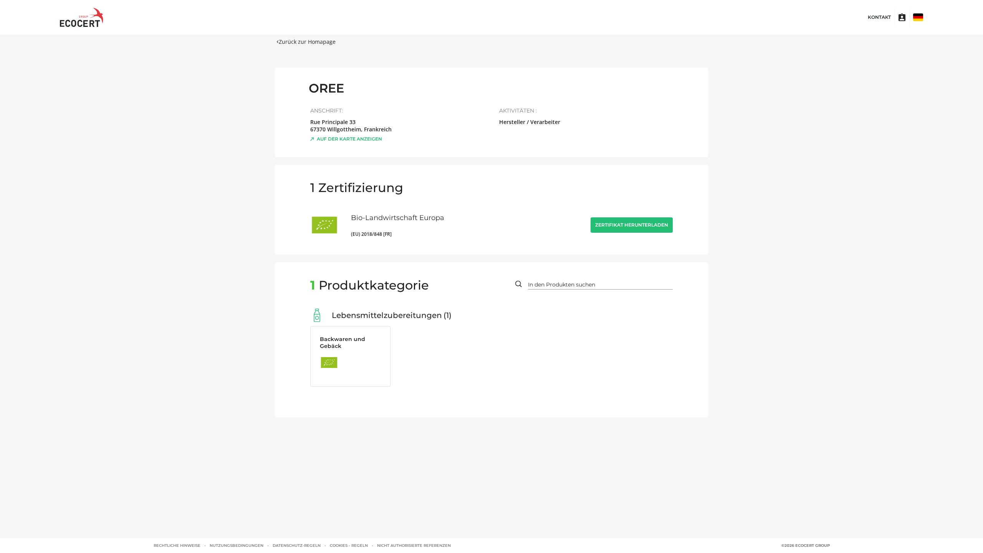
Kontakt (879, 17)
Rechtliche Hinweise (177, 545)
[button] (918, 17)
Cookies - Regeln (349, 545)
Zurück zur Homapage (307, 41)
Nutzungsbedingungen (236, 545)
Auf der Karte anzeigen (349, 139)
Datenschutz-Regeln (297, 545)
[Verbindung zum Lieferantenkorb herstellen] (902, 17)
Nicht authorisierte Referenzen (414, 545)
